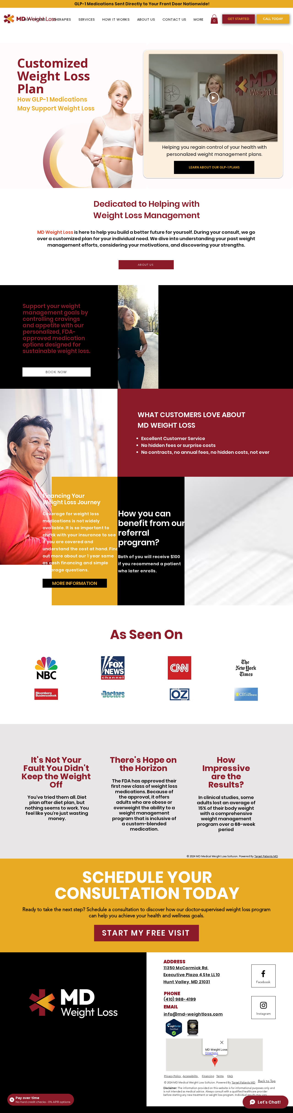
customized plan (72, 238)
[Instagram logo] (263, 1005)
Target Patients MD (266, 856)
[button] (199, 19)
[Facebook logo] (263, 973)
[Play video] (213, 98)
